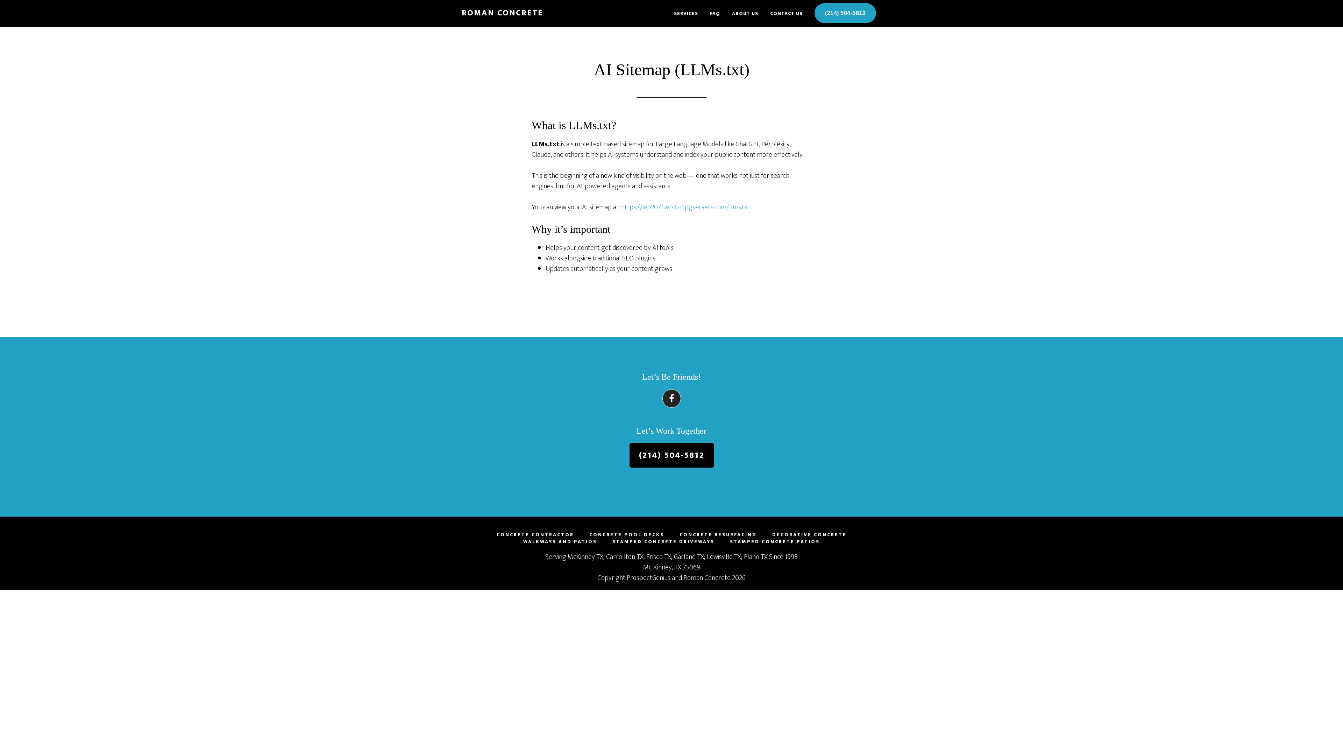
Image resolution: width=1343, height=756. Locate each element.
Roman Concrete (502, 13)
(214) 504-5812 (671, 455)
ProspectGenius (648, 578)
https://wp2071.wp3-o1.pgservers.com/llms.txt (685, 207)
